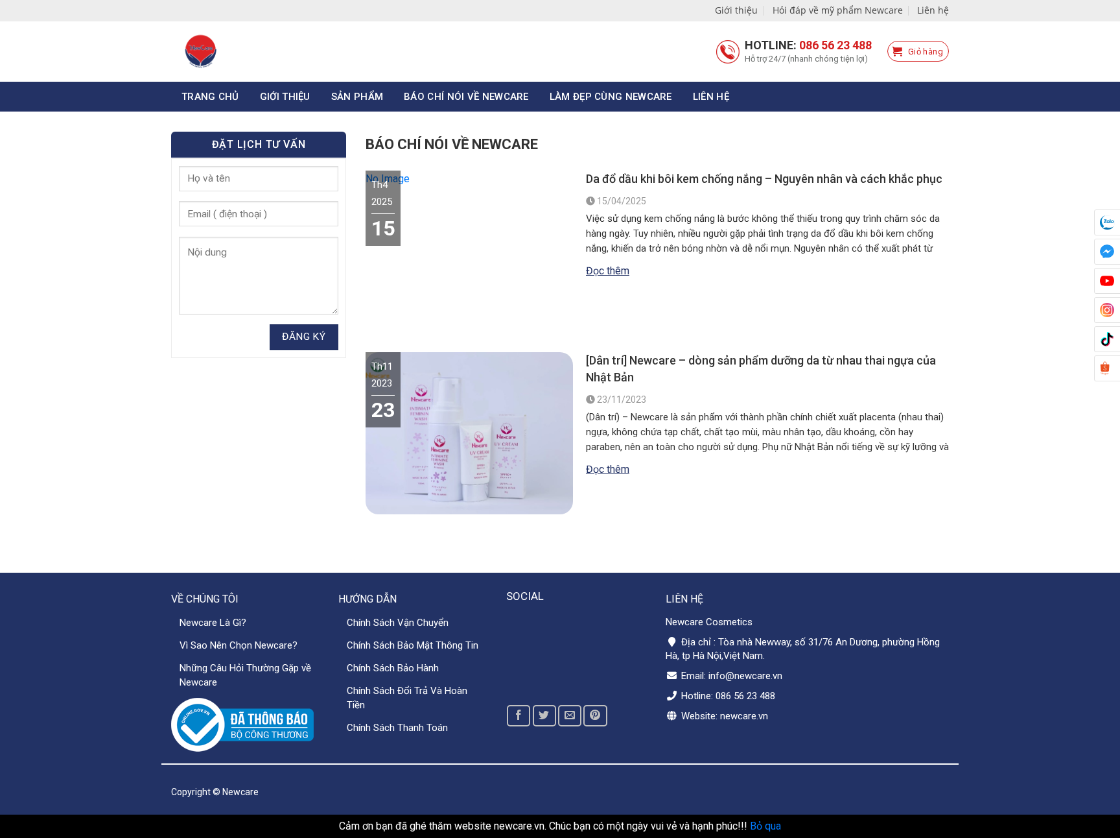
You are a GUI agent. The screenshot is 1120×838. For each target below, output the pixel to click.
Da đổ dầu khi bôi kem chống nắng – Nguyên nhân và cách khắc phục (764, 179)
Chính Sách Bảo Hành (393, 668)
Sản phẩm (357, 96)
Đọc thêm (607, 271)
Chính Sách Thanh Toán (397, 728)
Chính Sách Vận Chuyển (398, 622)
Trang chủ (210, 96)
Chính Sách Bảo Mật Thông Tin (412, 645)
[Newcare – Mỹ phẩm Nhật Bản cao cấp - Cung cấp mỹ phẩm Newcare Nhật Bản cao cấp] (256, 51)
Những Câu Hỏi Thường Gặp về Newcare (245, 675)
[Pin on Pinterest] (595, 715)
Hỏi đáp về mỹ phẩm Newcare (838, 10)
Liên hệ (933, 10)
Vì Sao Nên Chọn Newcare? (239, 645)
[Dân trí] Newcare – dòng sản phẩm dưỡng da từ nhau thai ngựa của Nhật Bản (761, 368)
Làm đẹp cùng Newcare (611, 96)
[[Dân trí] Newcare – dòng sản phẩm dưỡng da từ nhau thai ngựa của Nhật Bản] (469, 508)
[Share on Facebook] (518, 715)
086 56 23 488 (835, 45)
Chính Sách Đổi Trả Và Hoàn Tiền (407, 698)
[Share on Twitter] (544, 715)
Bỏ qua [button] (765, 826)
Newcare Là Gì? (213, 622)
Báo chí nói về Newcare (466, 96)
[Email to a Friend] (569, 715)
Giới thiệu (736, 10)
